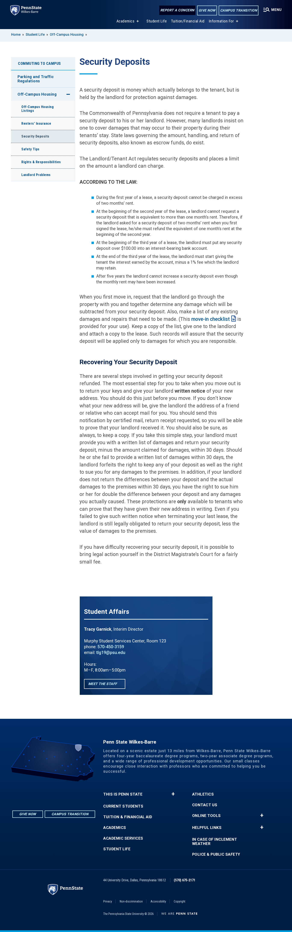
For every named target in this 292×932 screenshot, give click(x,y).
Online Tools (206, 816)
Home (16, 35)
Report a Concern (177, 10)
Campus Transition (238, 10)
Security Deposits (35, 136)
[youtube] (65, 793)
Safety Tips (30, 149)
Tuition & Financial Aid (127, 817)
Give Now (207, 10)
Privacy (107, 901)
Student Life (156, 21)
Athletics (203, 794)
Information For (221, 21)
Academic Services (123, 838)
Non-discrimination (131, 901)
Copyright (179, 901)
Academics (126, 21)
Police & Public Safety (216, 854)
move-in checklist (210, 319)
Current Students (123, 806)
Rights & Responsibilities (41, 162)
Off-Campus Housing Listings (37, 109)
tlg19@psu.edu (110, 652)
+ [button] (173, 794)
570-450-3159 (110, 646)
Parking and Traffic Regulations (36, 78)
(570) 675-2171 (184, 880)
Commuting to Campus (39, 63)
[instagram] (43, 793)
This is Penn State (122, 794)
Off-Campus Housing (67, 35)
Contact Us (204, 805)
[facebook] (54, 793)
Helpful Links (207, 827)
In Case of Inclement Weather (214, 841)
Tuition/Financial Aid (188, 21)
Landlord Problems (36, 175)
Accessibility (158, 901)
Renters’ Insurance (36, 123)
